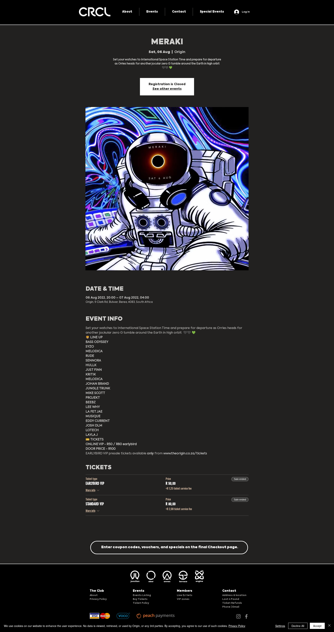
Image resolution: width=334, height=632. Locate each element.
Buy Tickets (140, 599)
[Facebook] (246, 616)
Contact (229, 590)
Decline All (297, 626)
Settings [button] (280, 626)
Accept (317, 626)
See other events (167, 89)
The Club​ (97, 590)
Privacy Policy (98, 599)
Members (184, 590)
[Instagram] (238, 616)
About (94, 595)
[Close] (329, 626)
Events (138, 590)
